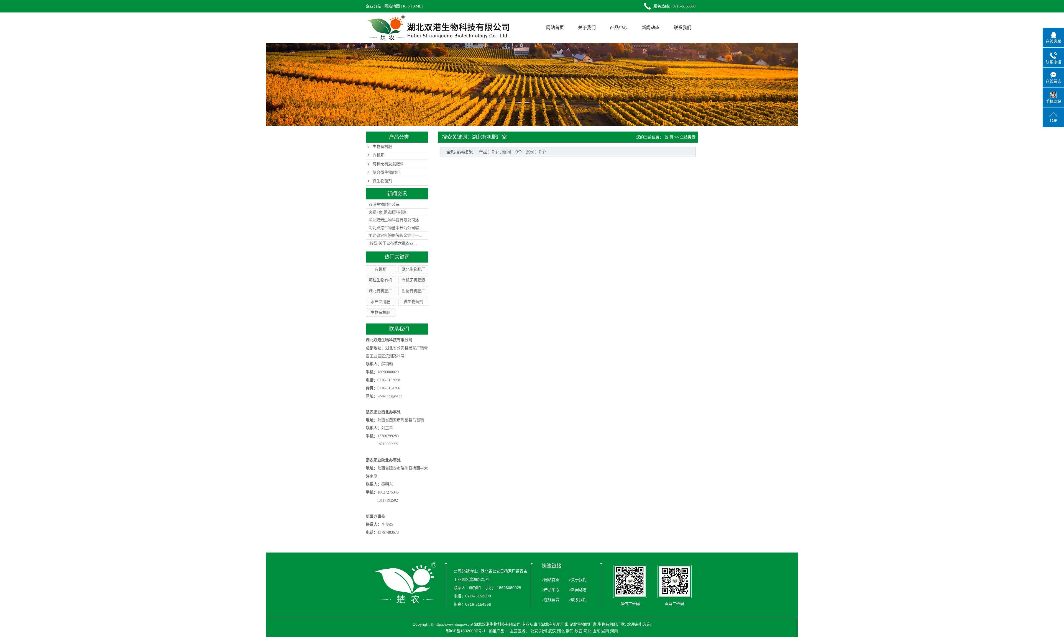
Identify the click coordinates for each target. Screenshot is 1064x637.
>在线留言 (550, 600)
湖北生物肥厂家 (583, 624)
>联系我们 (577, 600)
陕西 (578, 631)
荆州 (543, 631)
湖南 (605, 631)
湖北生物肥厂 (413, 269)
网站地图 (392, 6)
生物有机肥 (382, 147)
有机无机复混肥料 (388, 164)
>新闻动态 (577, 590)
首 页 (668, 137)
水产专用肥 (380, 301)
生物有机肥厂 (413, 291)
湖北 (561, 631)
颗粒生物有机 (380, 280)
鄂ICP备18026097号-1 (465, 631)
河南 (614, 631)
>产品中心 (550, 590)
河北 (587, 631)
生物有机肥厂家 (611, 624)
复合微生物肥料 (386, 172)
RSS (406, 6)
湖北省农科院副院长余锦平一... (395, 235)
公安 (534, 631)
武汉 (552, 631)
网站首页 (555, 27)
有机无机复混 (413, 280)
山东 (596, 631)
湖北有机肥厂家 (554, 624)
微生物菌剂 (382, 181)
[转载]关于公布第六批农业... (393, 243)
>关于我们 (577, 580)
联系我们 (682, 27)
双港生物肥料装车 (384, 204)
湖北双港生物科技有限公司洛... (395, 220)
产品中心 (619, 27)
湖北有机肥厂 (380, 291)
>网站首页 (550, 580)
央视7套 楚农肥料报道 (388, 212)
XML (417, 6)
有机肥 (378, 155)
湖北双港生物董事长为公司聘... (395, 227)
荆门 (570, 631)
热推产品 (496, 631)
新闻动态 (650, 27)
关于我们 (587, 27)
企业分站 (373, 6)
